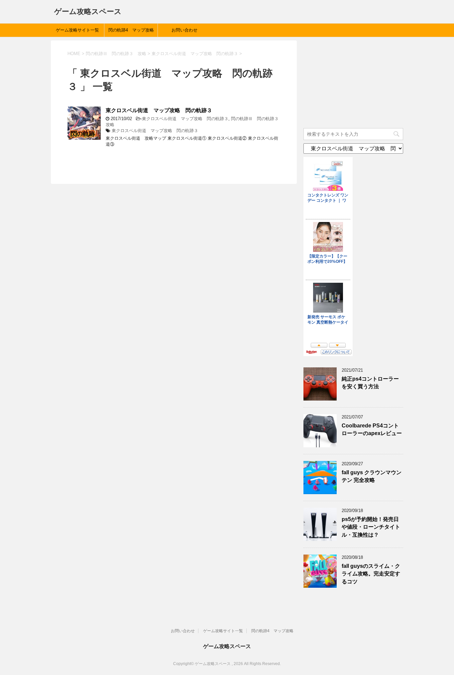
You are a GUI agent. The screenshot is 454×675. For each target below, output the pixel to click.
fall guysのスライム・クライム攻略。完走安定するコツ (371, 573)
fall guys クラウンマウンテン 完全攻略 (371, 476)
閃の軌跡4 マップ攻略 (131, 30)
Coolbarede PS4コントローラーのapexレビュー (372, 429)
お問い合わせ (184, 30)
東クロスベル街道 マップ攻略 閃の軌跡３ (159, 110)
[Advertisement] (353, 81)
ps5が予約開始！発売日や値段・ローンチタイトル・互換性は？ (371, 527)
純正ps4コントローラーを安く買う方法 (370, 382)
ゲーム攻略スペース (88, 11)
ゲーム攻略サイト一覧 (77, 30)
